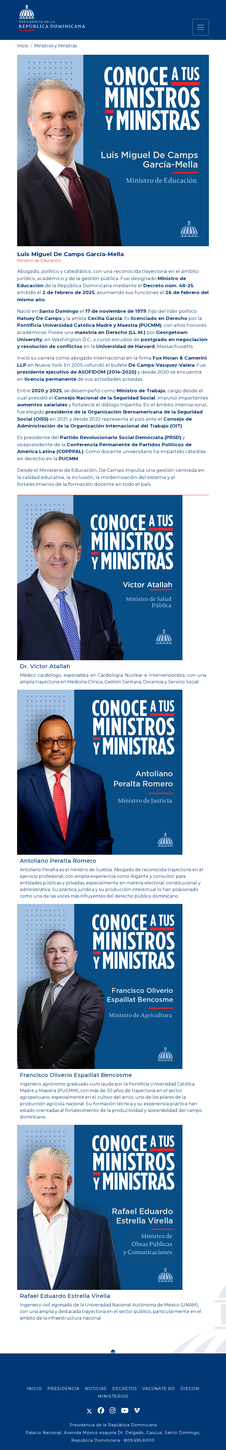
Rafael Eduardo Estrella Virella (65, 1295)
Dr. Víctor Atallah (45, 666)
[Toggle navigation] (200, 27)
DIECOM (190, 1388)
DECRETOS (124, 1388)
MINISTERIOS (113, 1396)
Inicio (22, 45)
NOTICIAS (96, 1388)
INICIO (34, 1388)
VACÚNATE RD (158, 1388)
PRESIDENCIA (63, 1388)
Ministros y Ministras (55, 45)
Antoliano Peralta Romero (58, 860)
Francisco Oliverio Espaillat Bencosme (76, 1074)
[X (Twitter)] (89, 1411)
